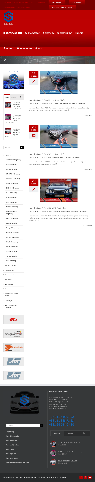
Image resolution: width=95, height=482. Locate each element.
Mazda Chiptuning (12, 207)
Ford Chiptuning (11, 197)
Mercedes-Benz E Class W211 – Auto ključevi (47, 100)
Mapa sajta (8, 300)
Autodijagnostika (10, 265)
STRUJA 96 (34, 103)
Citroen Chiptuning (12, 183)
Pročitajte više (87, 115)
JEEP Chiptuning (11, 202)
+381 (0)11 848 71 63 (59, 404)
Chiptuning (57, 211)
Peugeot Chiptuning (12, 228)
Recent (13, 97)
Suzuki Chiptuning (12, 251)
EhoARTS (47, 477)
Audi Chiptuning (11, 164)
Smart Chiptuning (11, 247)
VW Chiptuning (11, 261)
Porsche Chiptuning (12, 232)
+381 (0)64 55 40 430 (61, 402)
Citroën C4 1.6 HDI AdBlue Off (16, 131)
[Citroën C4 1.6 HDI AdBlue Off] (8, 129)
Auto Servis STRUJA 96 (58, 477)
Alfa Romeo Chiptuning (13, 160)
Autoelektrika (9, 270)
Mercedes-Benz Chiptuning (69, 211)
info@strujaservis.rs (23, 7)
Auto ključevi (9, 284)
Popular (7, 97)
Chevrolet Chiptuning (13, 178)
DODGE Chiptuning (12, 188)
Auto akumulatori (10, 289)
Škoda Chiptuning (12, 242)
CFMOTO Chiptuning (13, 174)
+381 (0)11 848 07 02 (61, 399)
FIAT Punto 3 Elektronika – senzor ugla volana (17, 117)
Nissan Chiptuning (12, 218)
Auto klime (8, 279)
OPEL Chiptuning (11, 223)
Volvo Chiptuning (11, 256)
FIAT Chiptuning (11, 193)
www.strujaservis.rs (59, 408)
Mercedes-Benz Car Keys (67, 103)
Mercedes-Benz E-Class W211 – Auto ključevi (47, 154)
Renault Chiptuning (12, 237)
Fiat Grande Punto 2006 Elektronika (16, 104)
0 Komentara (80, 103)
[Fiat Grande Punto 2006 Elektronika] (8, 103)
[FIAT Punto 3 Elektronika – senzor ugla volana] (8, 115)
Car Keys (56, 103)
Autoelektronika (10, 275)
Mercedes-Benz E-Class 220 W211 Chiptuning (47, 208)
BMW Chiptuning (11, 169)
